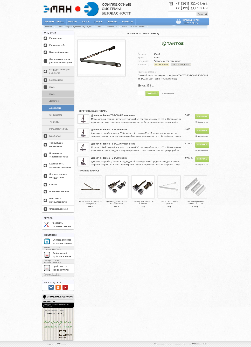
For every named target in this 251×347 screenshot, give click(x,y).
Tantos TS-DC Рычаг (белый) (169, 202)
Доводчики (54, 101)
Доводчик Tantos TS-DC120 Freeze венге (113, 143)
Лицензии (112, 22)
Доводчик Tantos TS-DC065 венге (109, 129)
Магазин (72, 22)
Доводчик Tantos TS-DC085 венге (109, 158)
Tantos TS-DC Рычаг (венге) (133, 27)
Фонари (53, 184)
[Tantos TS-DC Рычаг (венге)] (101, 75)
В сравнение (169, 93)
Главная (48, 27)
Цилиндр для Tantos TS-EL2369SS (143, 202)
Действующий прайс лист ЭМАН (62, 255)
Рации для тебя (57, 45)
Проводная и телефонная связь (58, 155)
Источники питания (59, 191)
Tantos (157, 57)
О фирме (98, 22)
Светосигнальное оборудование (58, 176)
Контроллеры (56, 80)
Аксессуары (112, 27)
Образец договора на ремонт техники (62, 241)
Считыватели (55, 115)
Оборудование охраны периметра (60, 71)
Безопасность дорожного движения (60, 165)
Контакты (127, 22)
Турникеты (54, 122)
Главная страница (54, 22)
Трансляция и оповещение (56, 145)
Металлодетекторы (58, 129)
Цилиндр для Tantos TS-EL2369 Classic (116, 202)
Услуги (85, 22)
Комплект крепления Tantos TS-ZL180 (195, 202)
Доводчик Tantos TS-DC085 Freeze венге (113, 115)
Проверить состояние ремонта (61, 225)
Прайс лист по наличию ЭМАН (61, 268)
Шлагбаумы (55, 136)
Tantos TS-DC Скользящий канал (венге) (90, 202)
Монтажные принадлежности (58, 200)
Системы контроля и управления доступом (74, 27)
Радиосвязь (55, 38)
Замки (99, 27)
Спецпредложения (58, 209)
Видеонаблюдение (59, 52)
